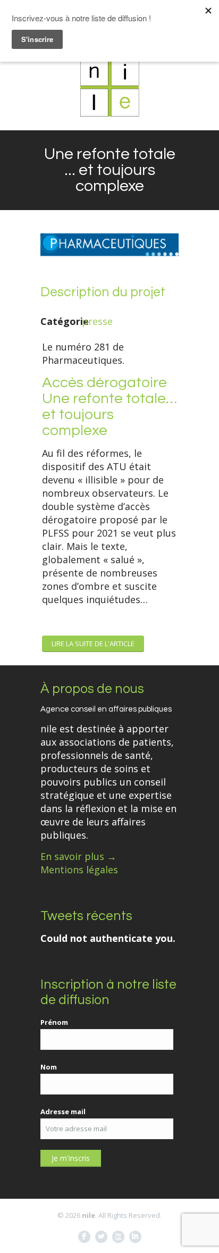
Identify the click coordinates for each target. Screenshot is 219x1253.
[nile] (109, 87)
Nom (48, 1067)
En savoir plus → (78, 856)
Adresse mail (63, 1111)
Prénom (54, 1022)
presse (97, 321)
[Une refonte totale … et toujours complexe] (109, 275)
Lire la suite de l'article (93, 643)
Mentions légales (79, 869)
